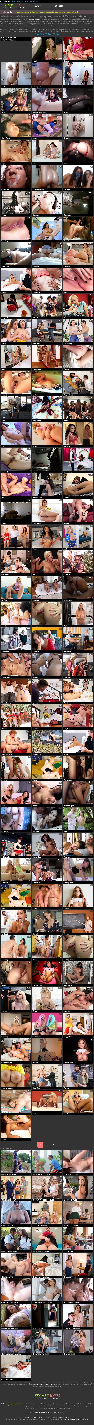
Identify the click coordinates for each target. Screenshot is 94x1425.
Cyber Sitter (84, 1419)
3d (53, 12)
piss (37, 12)
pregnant (42, 12)
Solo (73, 12)
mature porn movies (31, 1)
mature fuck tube (17, 1)
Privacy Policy (37, 1417)
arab (76, 12)
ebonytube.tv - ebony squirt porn (45, 1384)
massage (49, 12)
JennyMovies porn (34, 20)
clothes (62, 12)
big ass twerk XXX (41, 31)
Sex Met (13, 5)
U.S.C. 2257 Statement (61, 1417)
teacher (57, 12)
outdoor (17, 12)
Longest (59, 6)
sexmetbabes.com (42, 1413)
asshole (32, 12)
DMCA (47, 1417)
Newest (37, 6)
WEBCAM (24, 12)
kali (28, 12)
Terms (27, 1417)
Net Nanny (75, 1419)
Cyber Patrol (67, 1419)
